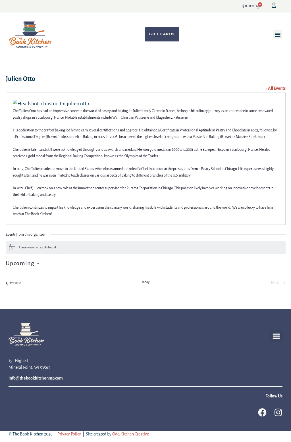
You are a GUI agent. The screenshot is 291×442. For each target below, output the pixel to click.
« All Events (275, 88)
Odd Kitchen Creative (130, 434)
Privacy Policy (69, 434)
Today (145, 282)
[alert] (146, 247)
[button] (277, 34)
